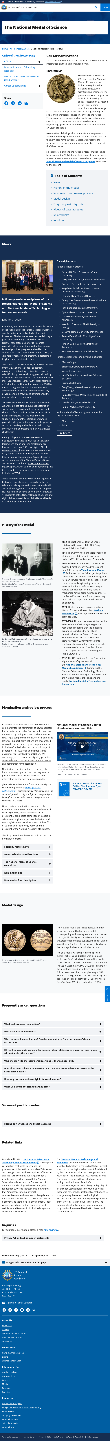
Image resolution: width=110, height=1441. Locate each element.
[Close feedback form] (107, 989)
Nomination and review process (73, 193)
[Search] (96, 7)
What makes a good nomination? (22, 1024)
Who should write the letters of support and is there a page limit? (39, 1060)
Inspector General (29, 1437)
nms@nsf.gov (51, 1229)
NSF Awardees (8, 1376)
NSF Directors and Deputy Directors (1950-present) (22, 78)
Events (5, 1357)
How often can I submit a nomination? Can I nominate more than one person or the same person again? (49, 1070)
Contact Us (7, 1341)
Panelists (6, 1392)
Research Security (10, 1419)
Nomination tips (13, 872)
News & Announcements (13, 1353)
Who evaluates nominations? (20, 1031)
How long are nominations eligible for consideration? (32, 1079)
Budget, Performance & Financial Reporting (21, 1407)
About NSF (7, 1325)
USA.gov (69, 1437)
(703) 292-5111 (9, 1295)
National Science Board (12, 1337)
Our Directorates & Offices (14, 1333)
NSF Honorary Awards (20, 48)
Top (105, 1245)
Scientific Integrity (10, 1423)
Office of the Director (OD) (18, 55)
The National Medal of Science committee (20, 863)
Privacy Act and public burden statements (26, 1237)
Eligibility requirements (16, 846)
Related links (61, 215)
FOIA (49, 1437)
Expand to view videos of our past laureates (27, 1123)
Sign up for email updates (19, 1302)
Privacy (41, 1437)
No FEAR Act (58, 1437)
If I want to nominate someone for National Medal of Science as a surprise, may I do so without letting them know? (50, 1051)
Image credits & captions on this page (26, 1262)
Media (5, 1384)
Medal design (61, 198)
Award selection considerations (21, 854)
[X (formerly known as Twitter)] (10, 1310)
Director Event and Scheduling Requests (19, 69)
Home (5, 48)
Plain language (92, 1437)
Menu (105, 7)
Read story (64, 432)
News (56, 182)
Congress (6, 1380)
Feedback (107, 997)
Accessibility (79, 1437)
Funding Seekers (9, 1372)
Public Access (8, 1411)
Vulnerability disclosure (11, 1437)
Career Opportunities (15, 85)
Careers (5, 1329)
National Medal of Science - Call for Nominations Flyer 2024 (87, 786)
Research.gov (8, 1427)
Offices (7, 61)
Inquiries (58, 220)
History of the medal (66, 187)
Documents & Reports (12, 1403)
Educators (6, 1388)
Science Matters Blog (11, 1360)
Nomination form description (20, 880)
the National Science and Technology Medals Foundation (26, 1161)
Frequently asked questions (70, 204)
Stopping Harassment (12, 1415)
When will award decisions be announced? (27, 1086)
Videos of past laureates (68, 209)
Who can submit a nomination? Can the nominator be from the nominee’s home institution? (47, 1041)
